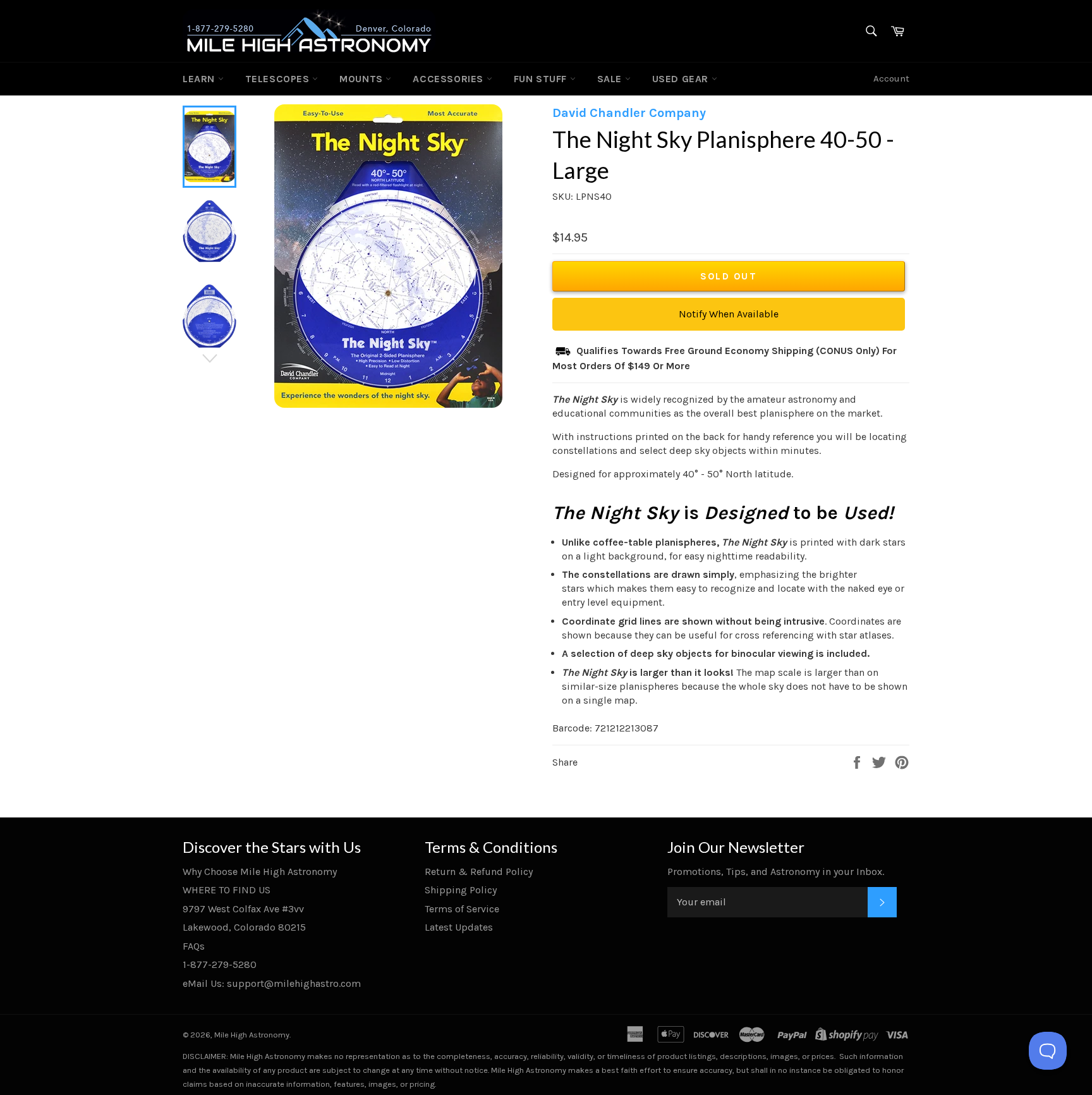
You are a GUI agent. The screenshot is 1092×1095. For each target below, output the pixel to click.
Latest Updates (459, 927)
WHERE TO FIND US (226, 890)
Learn (200, 79)
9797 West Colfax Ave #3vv (243, 909)
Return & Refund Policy (479, 872)
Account (891, 78)
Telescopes (279, 79)
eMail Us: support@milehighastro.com (272, 983)
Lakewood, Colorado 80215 (244, 927)
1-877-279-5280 (220, 964)
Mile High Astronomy (251, 1034)
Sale (611, 79)
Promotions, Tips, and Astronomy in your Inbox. (775, 872)
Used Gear (682, 79)
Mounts (362, 79)
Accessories (449, 79)
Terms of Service (462, 909)
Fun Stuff (542, 79)
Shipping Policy (461, 890)
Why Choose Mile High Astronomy (260, 872)
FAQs (194, 946)
